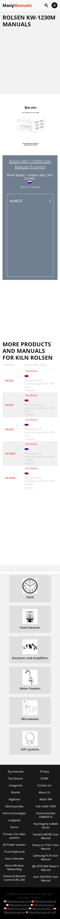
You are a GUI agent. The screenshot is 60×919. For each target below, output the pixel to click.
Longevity (14, 820)
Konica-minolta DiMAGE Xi (45, 815)
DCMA (44, 778)
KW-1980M (10, 453)
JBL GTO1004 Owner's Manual (45, 868)
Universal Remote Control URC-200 (14, 878)
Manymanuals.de (45, 901)
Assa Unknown (14, 858)
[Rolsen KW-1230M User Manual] (30, 129)
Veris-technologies (14, 813)
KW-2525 (9, 404)
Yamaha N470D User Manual (46, 836)
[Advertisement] (30, 61)
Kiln (42, 175)
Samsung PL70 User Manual (45, 857)
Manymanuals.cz (42, 908)
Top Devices (15, 778)
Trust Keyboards (14, 851)
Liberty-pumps (14, 806)
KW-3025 (9, 380)
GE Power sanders (14, 844)
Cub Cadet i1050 (46, 806)
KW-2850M (10, 477)
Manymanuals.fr (20, 905)
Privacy (44, 771)
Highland (14, 799)
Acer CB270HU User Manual (45, 878)
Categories (15, 785)
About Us (44, 792)
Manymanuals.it (44, 905)
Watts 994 (46, 799)
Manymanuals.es (14, 912)
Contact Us (44, 785)
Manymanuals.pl (17, 908)
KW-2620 (9, 429)
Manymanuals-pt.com (42, 912)
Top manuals (16, 771)
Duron (14, 827)
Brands (15, 792)
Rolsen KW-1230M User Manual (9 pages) (30, 164)
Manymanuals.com (19, 901)
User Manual (31, 370)
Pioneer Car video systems (14, 836)
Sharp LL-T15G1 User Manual (45, 846)
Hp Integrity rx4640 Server (46, 825)
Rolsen (20, 175)
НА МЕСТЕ (16, 201)
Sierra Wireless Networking (14, 867)
